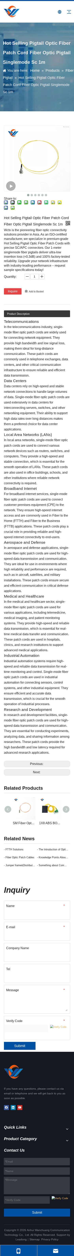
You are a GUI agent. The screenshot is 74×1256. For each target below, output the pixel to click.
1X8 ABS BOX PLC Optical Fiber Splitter (50, 823)
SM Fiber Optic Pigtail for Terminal (24, 823)
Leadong (21, 1239)
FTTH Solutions (14, 849)
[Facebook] (6, 1107)
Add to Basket (36, 291)
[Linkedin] (13, 1107)
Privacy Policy (49, 1239)
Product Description (18, 313)
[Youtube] (19, 1107)
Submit (19, 1046)
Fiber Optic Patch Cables (20, 857)
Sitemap (34, 1239)
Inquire (13, 291)
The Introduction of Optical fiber (54, 849)
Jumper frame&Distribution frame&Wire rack (21, 865)
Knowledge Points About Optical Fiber (54, 857)
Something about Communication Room (54, 865)
